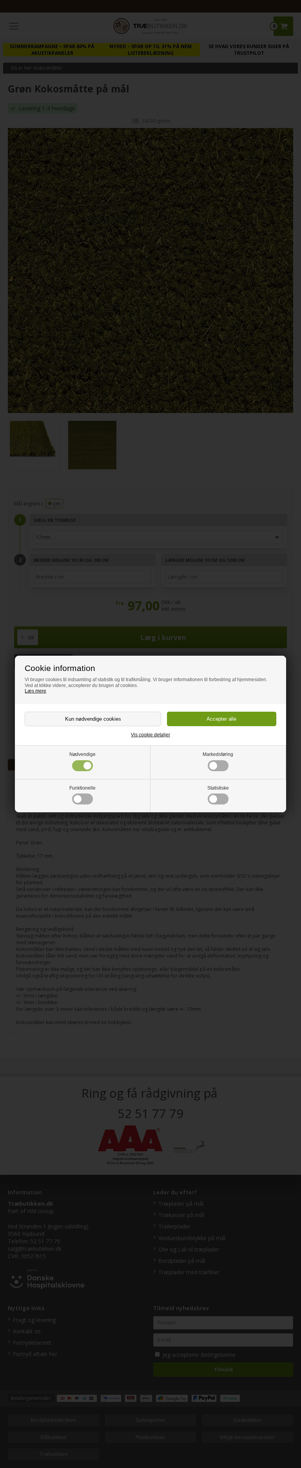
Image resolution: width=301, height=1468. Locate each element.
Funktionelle (82, 788)
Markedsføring (218, 754)
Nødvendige (82, 754)
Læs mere (35, 691)
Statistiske (218, 788)
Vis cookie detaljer (150, 735)
